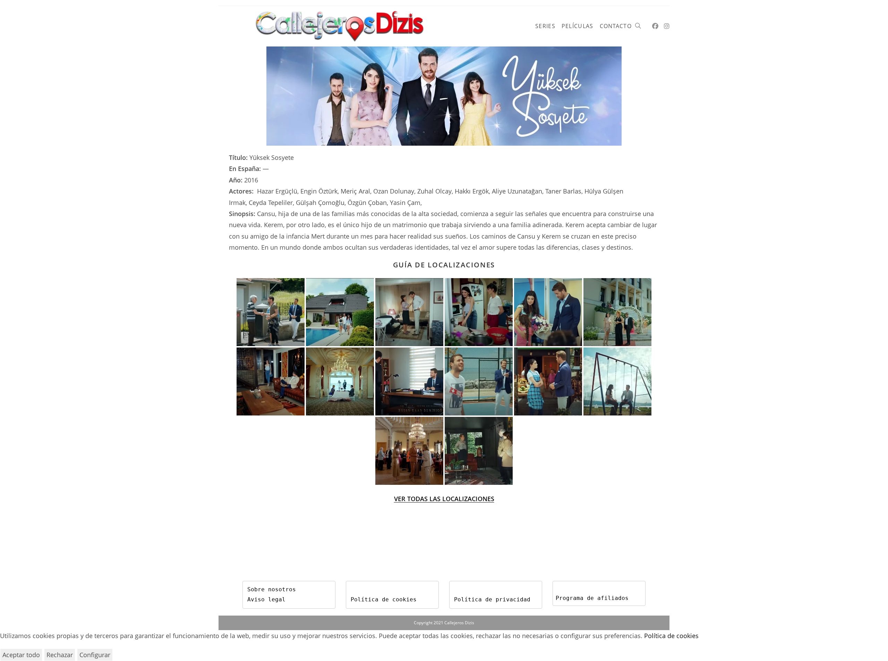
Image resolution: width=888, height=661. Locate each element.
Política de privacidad (492, 599)
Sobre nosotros (271, 589)
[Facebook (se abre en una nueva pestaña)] (655, 26)
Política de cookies (384, 599)
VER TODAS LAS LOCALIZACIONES (444, 499)
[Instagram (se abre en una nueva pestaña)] (666, 26)
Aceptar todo (21, 655)
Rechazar (59, 655)
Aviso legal (266, 599)
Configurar (94, 655)
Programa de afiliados (592, 598)
